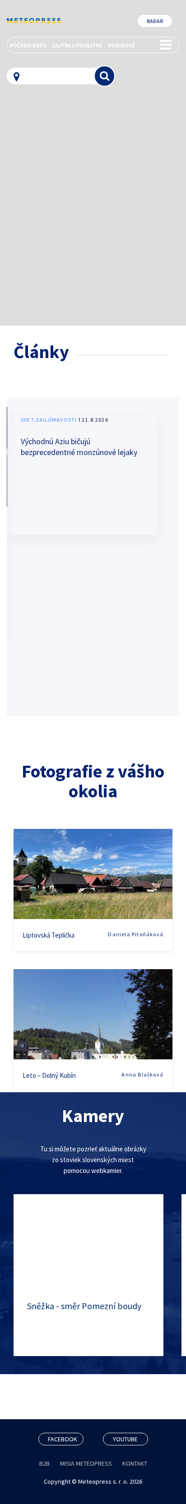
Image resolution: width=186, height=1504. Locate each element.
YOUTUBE (125, 1439)
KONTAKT (134, 1463)
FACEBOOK (62, 1439)
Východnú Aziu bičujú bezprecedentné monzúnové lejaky (79, 446)
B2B (44, 1463)
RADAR (155, 21)
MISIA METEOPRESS (86, 1463)
